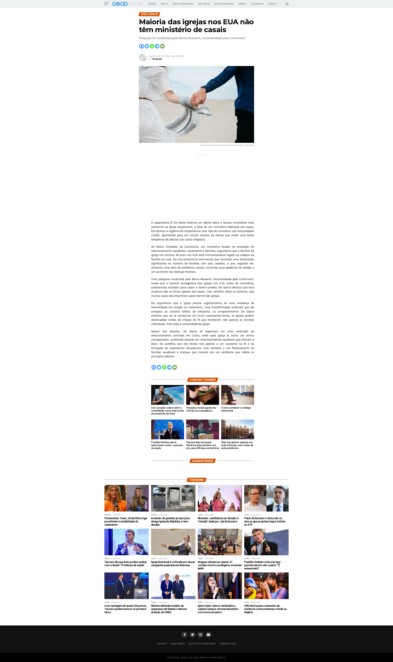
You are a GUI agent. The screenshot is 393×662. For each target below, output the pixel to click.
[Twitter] (146, 46)
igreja (164, 4)
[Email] (162, 46)
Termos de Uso (227, 643)
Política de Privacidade (202, 643)
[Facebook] (141, 46)
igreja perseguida (182, 4)
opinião (242, 4)
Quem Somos (178, 643)
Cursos (272, 4)
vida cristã (204, 4)
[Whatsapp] (152, 46)
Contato (162, 643)
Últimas (152, 4)
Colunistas (257, 4)
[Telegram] (157, 46)
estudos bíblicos (224, 4)
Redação (157, 58)
